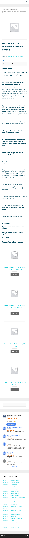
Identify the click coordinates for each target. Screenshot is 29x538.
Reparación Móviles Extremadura (12, 514)
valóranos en (10, 424)
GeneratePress (16, 536)
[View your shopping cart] (26, 2)
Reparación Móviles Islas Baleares (12, 518)
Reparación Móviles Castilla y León (12, 500)
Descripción (6, 61)
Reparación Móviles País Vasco (11, 527)
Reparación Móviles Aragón (10, 489)
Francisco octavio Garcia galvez (14, 427)
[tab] (14, 60)
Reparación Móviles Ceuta (10, 504)
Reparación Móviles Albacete (11, 480)
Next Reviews (14, 466)
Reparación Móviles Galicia (10, 516)
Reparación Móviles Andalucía (11, 487)
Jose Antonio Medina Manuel (13, 435)
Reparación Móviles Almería (10, 484)
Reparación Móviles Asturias (11, 491)
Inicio (3, 9)
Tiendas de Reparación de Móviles (15, 56)
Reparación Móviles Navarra (11, 525)
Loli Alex (9, 460)
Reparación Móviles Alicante (11, 482)
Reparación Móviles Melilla (10, 523)
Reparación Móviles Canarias (11, 493)
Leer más (14, 275)
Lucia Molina (10, 452)
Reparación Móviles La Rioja (10, 520)
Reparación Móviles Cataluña (11, 502)
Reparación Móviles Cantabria (11, 495)
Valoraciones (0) (8, 64)
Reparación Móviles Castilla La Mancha (14, 497)
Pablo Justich (10, 443)
